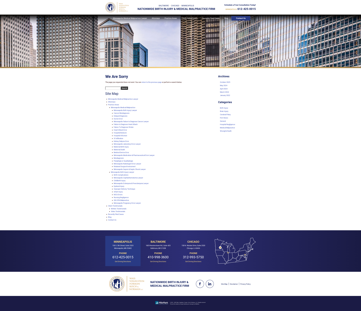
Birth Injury (224, 108)
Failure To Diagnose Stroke (123, 127)
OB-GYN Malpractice (121, 200)
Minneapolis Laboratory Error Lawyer (127, 144)
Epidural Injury (119, 186)
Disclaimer (234, 284)
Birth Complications (121, 175)
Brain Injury (224, 111)
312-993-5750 (193, 257)
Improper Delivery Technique (124, 189)
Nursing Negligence (121, 197)
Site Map (224, 284)
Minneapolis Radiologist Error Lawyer (127, 164)
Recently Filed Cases (211, 18)
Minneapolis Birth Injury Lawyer (125, 110)
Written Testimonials (118, 209)
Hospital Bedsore (120, 133)
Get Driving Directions (123, 261)
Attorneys (156, 18)
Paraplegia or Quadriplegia (123, 161)
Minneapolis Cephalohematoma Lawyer (128, 178)
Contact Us (241, 18)
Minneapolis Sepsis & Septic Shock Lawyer (130, 169)
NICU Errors (118, 195)
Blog (226, 18)
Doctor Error (118, 119)
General (223, 121)
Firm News (224, 118)
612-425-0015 (246, 9)
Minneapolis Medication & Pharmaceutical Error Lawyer (134, 155)
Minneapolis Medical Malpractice (123, 107)
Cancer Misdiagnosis (121, 113)
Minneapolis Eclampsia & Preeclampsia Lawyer (131, 183)
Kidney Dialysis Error (121, 141)
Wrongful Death (226, 131)
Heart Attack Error (120, 130)
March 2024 (224, 92)
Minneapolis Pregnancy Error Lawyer (127, 203)
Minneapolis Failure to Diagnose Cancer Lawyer (131, 121)
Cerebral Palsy (225, 115)
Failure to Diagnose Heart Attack (126, 124)
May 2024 (223, 85)
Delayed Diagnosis (120, 116)
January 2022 (225, 95)
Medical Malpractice (227, 128)
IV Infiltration (118, 138)
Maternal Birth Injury (121, 147)
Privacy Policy (245, 284)
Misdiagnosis (119, 158)
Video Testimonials (118, 211)
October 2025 (225, 82)
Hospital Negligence (227, 124)
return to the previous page (151, 82)
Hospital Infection (120, 136)
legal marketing (184, 304)
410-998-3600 (158, 257)
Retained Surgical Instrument (124, 166)
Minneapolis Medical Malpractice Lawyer (130, 18)
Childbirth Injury (120, 181)
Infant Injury (118, 192)
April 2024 (223, 89)
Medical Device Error (121, 152)
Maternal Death (119, 150)
